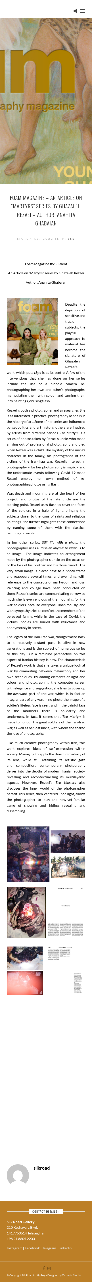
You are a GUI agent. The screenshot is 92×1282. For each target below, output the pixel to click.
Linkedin (65, 1248)
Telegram (49, 1248)
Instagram (15, 1248)
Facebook (32, 1248)
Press (68, 238)
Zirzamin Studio (71, 1275)
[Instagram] (49, 1268)
